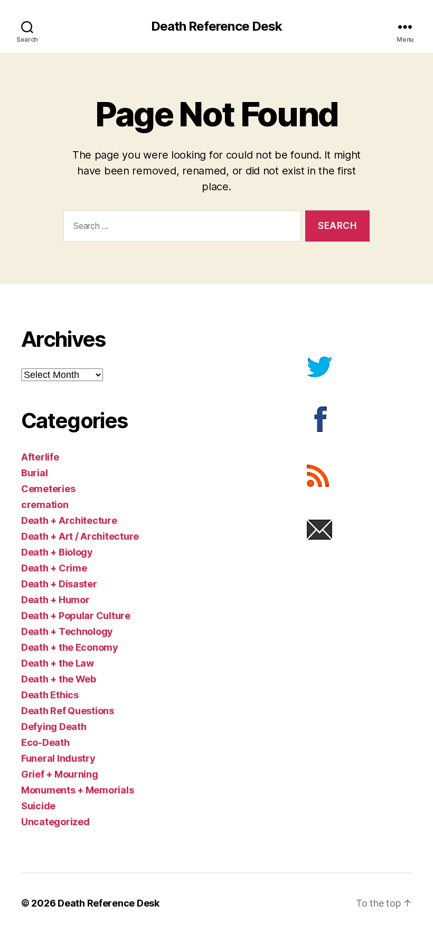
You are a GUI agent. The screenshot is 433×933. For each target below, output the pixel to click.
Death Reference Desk (216, 26)
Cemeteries (48, 488)
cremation (45, 504)
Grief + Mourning (59, 774)
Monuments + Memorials (77, 790)
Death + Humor (55, 599)
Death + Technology (67, 631)
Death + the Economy (69, 647)
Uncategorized (55, 821)
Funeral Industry (58, 758)
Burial (34, 472)
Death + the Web (58, 679)
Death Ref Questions (67, 710)
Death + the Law (57, 663)
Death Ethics (50, 694)
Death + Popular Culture (75, 615)
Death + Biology (57, 552)
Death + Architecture (69, 520)
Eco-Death (45, 742)
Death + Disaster (59, 583)
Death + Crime (54, 568)
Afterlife (40, 457)
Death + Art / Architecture (80, 536)
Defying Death (54, 726)
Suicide (38, 805)
